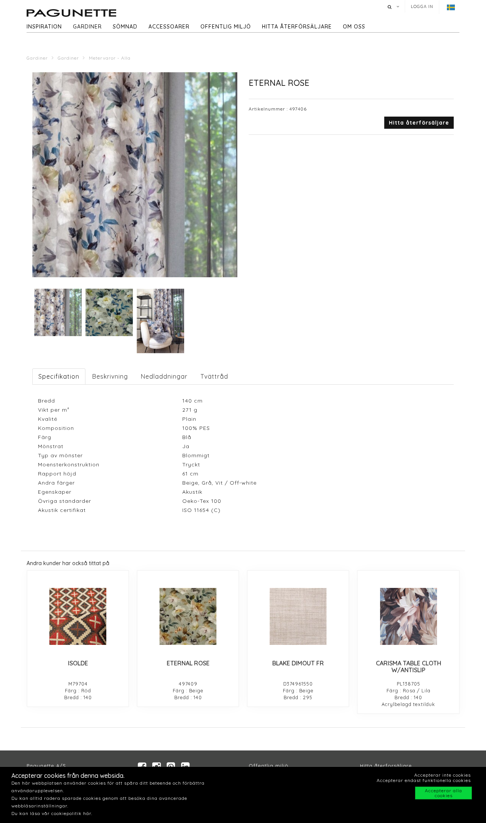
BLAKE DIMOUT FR (298, 663)
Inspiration (44, 26)
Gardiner (87, 26)
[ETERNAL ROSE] (188, 616)
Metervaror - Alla (110, 58)
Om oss (354, 26)
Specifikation (58, 376)
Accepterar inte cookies (442, 774)
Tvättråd (214, 376)
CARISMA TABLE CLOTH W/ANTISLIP (408, 666)
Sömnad (125, 26)
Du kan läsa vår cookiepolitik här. (51, 813)
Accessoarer (168, 26)
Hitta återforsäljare (386, 766)
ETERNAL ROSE (188, 663)
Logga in (422, 6)
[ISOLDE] (78, 616)
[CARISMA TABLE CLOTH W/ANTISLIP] (408, 616)
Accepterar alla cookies (443, 793)
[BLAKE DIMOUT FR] (298, 616)
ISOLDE (78, 663)
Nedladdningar (164, 376)
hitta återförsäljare (297, 26)
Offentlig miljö (225, 26)
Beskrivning (110, 376)
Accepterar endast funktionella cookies (424, 780)
